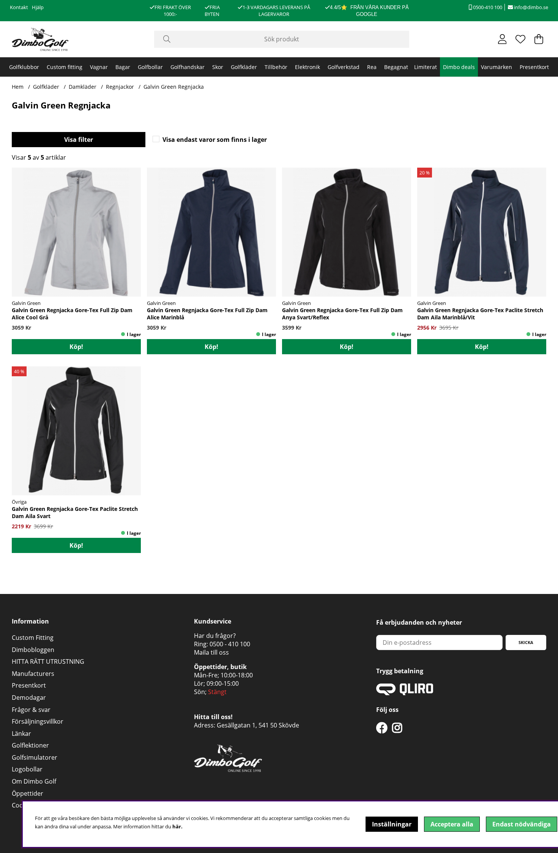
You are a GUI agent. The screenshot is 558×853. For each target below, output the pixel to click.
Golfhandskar (187, 67)
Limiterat (425, 67)
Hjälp (38, 7)
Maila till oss (211, 652)
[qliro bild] (404, 693)
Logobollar (27, 769)
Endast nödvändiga (521, 824)
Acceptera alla (451, 824)
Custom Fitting (33, 637)
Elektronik (307, 67)
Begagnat (396, 67)
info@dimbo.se (530, 7)
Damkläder (82, 86)
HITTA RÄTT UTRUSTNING (48, 661)
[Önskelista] (520, 39)
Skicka (526, 642)
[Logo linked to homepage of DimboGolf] (40, 39)
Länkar (21, 733)
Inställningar (391, 824)
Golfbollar (150, 67)
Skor (217, 67)
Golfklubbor (24, 67)
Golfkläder (244, 67)
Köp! (76, 346)
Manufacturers (33, 673)
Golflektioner (30, 745)
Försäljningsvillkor (37, 721)
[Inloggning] (502, 39)
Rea (372, 67)
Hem (18, 86)
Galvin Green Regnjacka (173, 86)
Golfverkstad (343, 67)
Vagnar (99, 67)
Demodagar (29, 697)
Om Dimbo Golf (34, 781)
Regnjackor (120, 86)
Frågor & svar (31, 709)
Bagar (122, 67)
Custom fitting (64, 67)
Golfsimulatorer (34, 757)
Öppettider (27, 793)
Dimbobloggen (33, 650)
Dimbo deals (459, 67)
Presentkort (534, 67)
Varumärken (496, 67)
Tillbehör (276, 67)
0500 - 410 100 (230, 644)
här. (177, 826)
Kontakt (19, 7)
